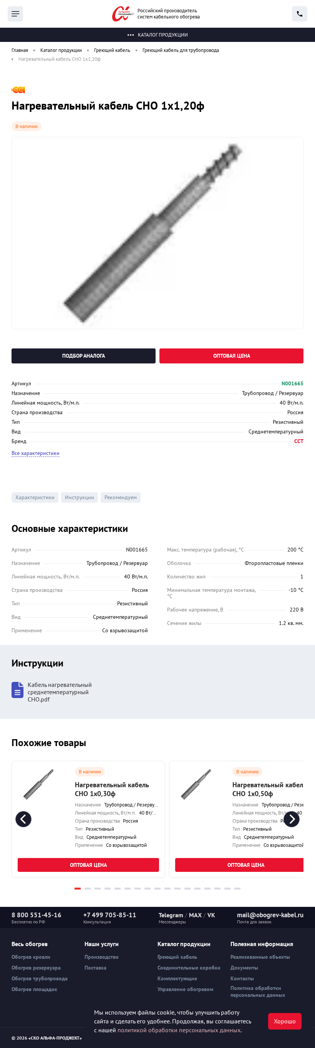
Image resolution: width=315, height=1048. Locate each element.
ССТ (298, 441)
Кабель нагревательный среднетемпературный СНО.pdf (60, 692)
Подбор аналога (83, 355)
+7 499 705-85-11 (109, 915)
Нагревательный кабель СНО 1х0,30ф (112, 789)
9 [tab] (157, 889)
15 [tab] (217, 889)
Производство (102, 956)
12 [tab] (187, 889)
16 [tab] (227, 889)
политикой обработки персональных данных (179, 1030)
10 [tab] (167, 889)
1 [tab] (78, 889)
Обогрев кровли (31, 956)
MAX (195, 915)
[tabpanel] (88, 819)
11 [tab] (177, 889)
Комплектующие (177, 978)
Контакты (242, 978)
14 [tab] (207, 889)
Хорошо (285, 1021)
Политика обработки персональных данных (257, 991)
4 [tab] (107, 889)
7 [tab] (137, 889)
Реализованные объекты (260, 956)
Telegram (171, 915)
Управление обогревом (185, 989)
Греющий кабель (177, 956)
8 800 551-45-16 (36, 915)
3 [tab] (97, 889)
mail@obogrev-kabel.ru (270, 915)
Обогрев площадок (34, 989)
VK (211, 915)
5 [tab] (117, 889)
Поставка (95, 967)
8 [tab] (147, 889)
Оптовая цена (231, 355)
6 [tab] (127, 889)
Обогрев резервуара (36, 967)
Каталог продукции (163, 35)
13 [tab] (197, 889)
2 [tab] (88, 889)
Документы (244, 967)
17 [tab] (237, 889)
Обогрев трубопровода (40, 978)
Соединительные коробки (189, 967)
